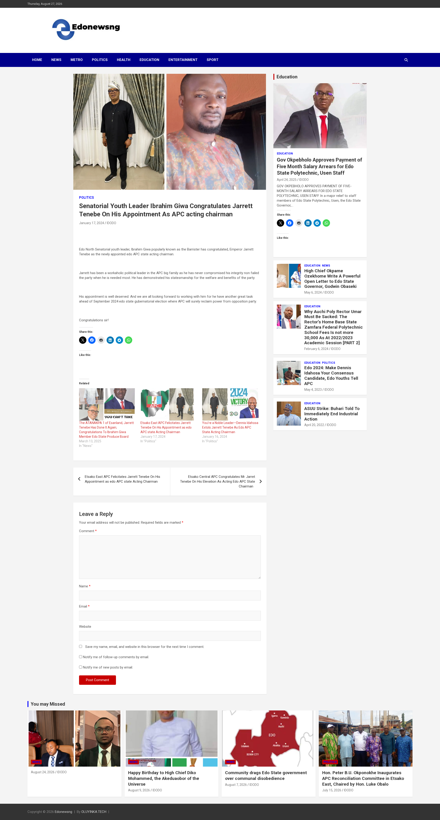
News (56, 60)
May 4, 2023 (313, 389)
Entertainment (183, 60)
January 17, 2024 (91, 223)
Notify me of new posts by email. (108, 667)
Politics (100, 60)
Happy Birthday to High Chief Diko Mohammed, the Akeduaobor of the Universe (163, 778)
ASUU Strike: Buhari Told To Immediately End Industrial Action (332, 414)
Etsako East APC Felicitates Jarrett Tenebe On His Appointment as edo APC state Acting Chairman (166, 427)
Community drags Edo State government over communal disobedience (266, 775)
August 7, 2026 (236, 785)
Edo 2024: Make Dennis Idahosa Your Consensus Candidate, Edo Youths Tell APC (331, 375)
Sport (212, 60)
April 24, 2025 (287, 180)
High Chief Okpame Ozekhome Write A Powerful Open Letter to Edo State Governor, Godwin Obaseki (332, 278)
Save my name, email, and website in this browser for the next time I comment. (144, 647)
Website (85, 627)
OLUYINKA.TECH (93, 812)
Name (85, 586)
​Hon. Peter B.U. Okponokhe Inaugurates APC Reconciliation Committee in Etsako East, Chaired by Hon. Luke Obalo (363, 778)
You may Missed (48, 704)
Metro (77, 60)
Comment (88, 531)
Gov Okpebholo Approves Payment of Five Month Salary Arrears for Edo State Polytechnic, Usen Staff (319, 166)
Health (123, 60)
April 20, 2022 (314, 425)
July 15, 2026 (331, 790)
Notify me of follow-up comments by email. (116, 657)
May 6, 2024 (313, 292)
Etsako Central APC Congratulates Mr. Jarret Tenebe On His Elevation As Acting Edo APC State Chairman (217, 481)
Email (84, 606)
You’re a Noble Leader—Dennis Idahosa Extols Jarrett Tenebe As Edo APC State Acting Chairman (230, 427)
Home (37, 60)
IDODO (111, 223)
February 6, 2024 (316, 349)
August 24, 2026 (43, 772)
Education (149, 60)
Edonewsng (63, 812)
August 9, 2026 (139, 790)
